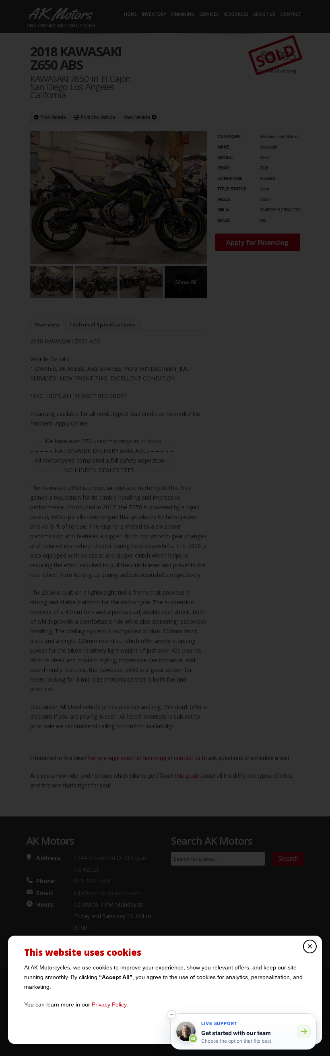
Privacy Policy (109, 1004)
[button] (171, 1014)
